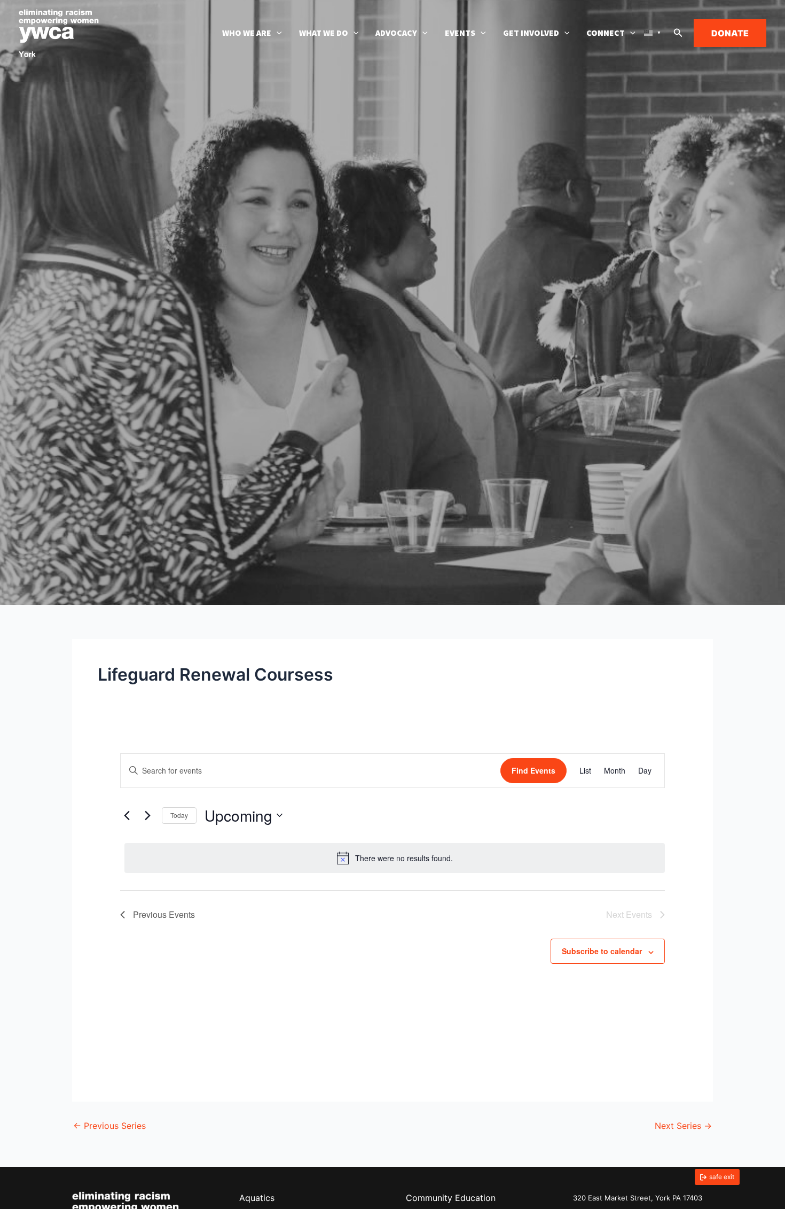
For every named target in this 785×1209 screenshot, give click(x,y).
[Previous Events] (126, 815)
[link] (717, 1177)
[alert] (394, 858)
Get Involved (531, 33)
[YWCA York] (59, 32)
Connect (605, 33)
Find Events (533, 770)
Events (460, 33)
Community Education (451, 1197)
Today (179, 815)
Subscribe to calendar (602, 951)
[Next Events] (147, 815)
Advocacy (396, 33)
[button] (276, 33)
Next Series (683, 1125)
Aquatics (256, 1197)
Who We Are (246, 33)
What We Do (323, 33)
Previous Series (109, 1125)
